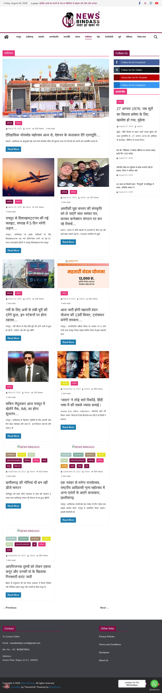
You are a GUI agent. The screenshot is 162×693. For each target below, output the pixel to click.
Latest (65, 383)
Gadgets (78, 455)
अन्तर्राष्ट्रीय (54, 37)
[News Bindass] (6, 37)
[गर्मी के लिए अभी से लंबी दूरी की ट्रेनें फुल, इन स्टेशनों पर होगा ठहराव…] (28, 273)
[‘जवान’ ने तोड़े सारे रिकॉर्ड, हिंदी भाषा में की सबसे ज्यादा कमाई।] (83, 364)
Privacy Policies (107, 636)
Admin (28, 128)
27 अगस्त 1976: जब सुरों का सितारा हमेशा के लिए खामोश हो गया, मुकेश (135, 114)
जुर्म (119, 37)
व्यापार (77, 37)
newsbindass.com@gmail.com (25, 643)
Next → (104, 607)
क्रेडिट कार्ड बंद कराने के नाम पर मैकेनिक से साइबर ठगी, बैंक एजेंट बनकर (68, 3)
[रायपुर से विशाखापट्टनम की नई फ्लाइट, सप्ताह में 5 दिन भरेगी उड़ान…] (28, 177)
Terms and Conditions (110, 644)
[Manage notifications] (6, 686)
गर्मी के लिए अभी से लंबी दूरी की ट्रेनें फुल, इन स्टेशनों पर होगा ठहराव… (26, 315)
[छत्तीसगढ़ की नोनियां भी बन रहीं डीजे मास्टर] (28, 447)
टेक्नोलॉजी (109, 37)
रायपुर (18, 37)
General (11, 455)
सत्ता (86, 466)
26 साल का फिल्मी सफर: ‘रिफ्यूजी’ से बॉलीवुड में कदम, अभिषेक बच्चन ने (135, 186)
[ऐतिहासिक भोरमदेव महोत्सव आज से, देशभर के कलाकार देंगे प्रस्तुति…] (56, 88)
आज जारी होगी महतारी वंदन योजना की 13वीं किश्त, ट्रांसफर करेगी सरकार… (82, 315)
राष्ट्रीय (41, 37)
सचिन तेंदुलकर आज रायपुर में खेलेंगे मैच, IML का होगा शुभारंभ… (25, 409)
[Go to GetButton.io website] (154, 690)
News (31, 455)
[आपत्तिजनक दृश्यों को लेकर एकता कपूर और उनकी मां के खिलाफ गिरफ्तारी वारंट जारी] (28, 531)
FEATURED (66, 455)
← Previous (9, 607)
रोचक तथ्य (141, 37)
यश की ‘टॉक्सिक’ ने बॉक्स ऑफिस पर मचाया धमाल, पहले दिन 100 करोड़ (136, 152)
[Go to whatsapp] (154, 684)
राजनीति (67, 37)
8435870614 (23, 649)
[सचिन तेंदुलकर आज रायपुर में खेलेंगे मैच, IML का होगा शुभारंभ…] (28, 366)
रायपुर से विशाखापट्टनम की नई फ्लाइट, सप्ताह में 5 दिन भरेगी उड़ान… (27, 223)
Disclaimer (104, 652)
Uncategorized (14, 460)
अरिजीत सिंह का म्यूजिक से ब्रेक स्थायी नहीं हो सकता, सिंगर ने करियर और (134, 169)
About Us (103, 660)
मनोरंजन (88, 37)
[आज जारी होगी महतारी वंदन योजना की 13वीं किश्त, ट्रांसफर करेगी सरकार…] (83, 273)
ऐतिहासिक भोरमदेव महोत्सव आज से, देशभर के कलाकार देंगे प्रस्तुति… (53, 135)
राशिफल (129, 37)
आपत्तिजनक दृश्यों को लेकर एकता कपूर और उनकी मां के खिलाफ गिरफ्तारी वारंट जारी (28, 571)
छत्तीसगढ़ (29, 37)
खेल (98, 37)
